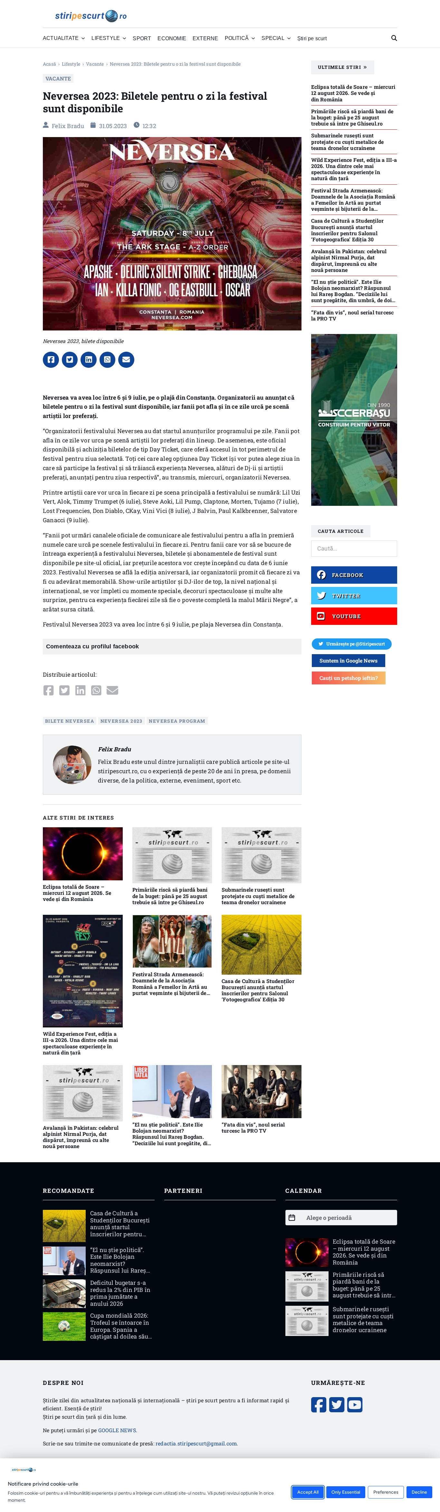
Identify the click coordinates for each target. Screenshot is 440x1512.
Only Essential (345, 1492)
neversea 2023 (121, 721)
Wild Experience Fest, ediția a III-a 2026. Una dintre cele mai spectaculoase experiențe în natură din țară (80, 1043)
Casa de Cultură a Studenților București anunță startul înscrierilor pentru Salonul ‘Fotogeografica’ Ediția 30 (258, 990)
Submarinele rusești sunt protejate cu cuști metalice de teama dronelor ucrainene (258, 895)
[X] (70, 360)
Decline (419, 1492)
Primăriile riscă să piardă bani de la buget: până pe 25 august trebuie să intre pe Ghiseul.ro (170, 895)
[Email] (126, 360)
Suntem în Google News (349, 660)
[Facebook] (51, 360)
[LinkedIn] (89, 360)
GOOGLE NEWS (117, 1430)
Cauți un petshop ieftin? (349, 677)
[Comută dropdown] (83, 38)
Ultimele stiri (339, 67)
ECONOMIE (172, 38)
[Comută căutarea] (394, 38)
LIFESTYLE (71, 64)
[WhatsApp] (108, 360)
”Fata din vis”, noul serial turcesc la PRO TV (253, 1127)
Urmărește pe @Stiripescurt (355, 644)
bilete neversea (69, 721)
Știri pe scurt (312, 38)
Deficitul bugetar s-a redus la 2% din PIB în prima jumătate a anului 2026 (120, 1293)
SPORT (142, 38)
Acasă (49, 64)
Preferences (385, 1492)
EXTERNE (205, 38)
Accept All (308, 1492)
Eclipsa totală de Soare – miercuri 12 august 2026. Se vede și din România (77, 892)
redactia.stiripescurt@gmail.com (196, 1443)
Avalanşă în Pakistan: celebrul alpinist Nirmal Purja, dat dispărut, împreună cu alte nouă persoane (81, 1137)
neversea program (177, 721)
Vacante (95, 64)
